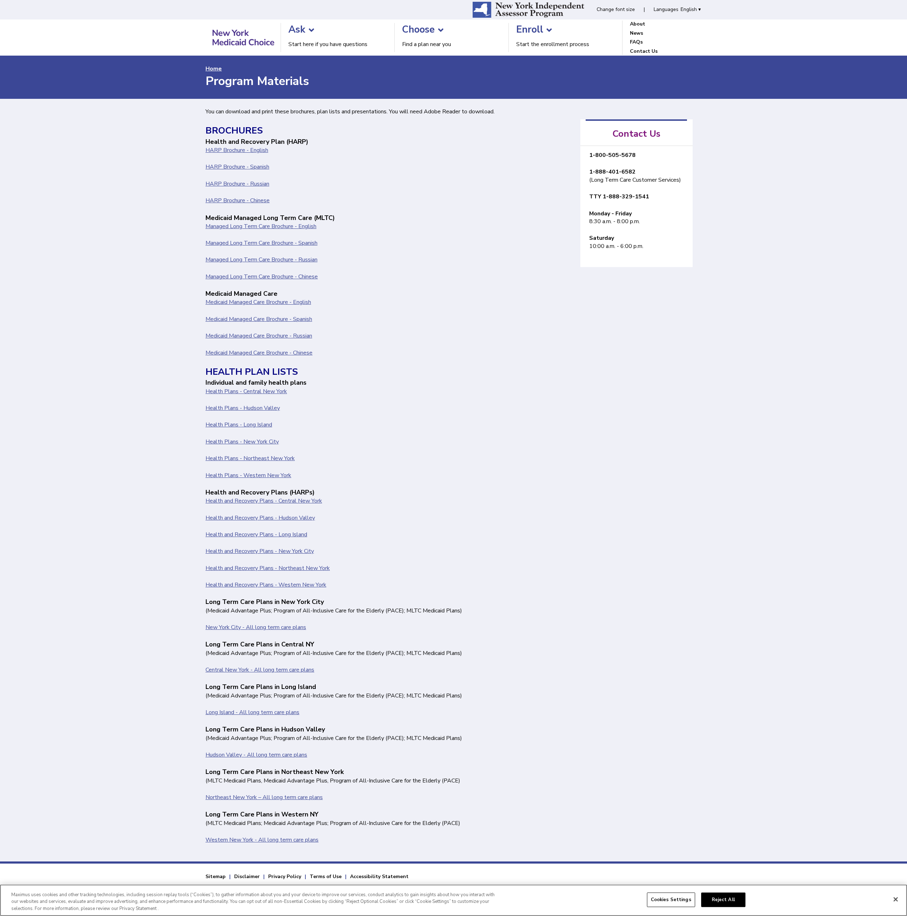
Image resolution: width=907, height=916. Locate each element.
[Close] (895, 899)
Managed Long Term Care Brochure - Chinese (261, 277)
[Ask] (311, 30)
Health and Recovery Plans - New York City (259, 551)
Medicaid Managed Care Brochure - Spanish (258, 319)
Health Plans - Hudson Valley (242, 408)
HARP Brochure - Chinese (237, 200)
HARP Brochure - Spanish (237, 167)
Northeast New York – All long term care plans (264, 797)
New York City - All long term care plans (255, 627)
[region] (453, 900)
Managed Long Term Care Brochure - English (260, 226)
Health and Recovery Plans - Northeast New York (267, 568)
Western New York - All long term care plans (262, 840)
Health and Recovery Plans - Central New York (263, 501)
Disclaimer (247, 876)
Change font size (616, 9)
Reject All (723, 899)
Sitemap (215, 876)
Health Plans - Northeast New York (250, 458)
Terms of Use (326, 876)
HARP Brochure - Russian (237, 184)
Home (213, 69)
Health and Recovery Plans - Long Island (256, 534)
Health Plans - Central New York (246, 391)
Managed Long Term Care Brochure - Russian (261, 260)
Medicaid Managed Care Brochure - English (258, 302)
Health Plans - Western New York (248, 475)
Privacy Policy (284, 876)
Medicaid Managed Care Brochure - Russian (258, 336)
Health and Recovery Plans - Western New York (265, 585)
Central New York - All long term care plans (259, 670)
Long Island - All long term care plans (252, 712)
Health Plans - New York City (242, 442)
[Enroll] (549, 30)
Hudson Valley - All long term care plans (256, 755)
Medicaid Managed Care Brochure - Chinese (258, 353)
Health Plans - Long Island (238, 425)
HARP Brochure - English (236, 150)
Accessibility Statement (379, 876)
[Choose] (440, 30)
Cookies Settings (671, 899)
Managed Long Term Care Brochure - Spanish (261, 243)
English (691, 9)
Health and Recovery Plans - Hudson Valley (260, 518)
